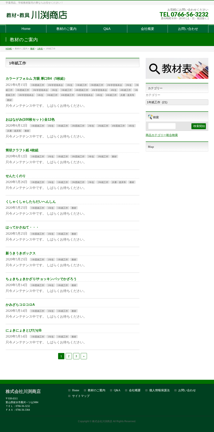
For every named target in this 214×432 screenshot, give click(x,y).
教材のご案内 (96, 390)
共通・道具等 (127, 95)
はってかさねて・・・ (22, 227)
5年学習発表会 (26, 95)
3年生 (54, 90)
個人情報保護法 (159, 390)
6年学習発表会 (85, 95)
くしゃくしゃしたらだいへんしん (31, 201)
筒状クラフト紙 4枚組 (22, 150)
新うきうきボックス (21, 253)
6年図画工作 (67, 95)
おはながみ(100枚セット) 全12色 (30, 119)
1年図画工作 (37, 85)
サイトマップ (81, 396)
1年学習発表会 (55, 85)
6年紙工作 (111, 95)
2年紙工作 (103, 126)
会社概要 (135, 390)
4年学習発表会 (99, 90)
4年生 (114, 90)
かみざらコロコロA (20, 304)
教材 (9, 100)
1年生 (70, 85)
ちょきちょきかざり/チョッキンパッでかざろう (41, 279)
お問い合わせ (187, 390)
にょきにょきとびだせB (24, 330)
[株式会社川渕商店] (38, 16)
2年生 (129, 85)
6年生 (99, 95)
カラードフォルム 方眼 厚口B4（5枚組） (36, 78)
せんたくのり (16, 176)
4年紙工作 (125, 90)
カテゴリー (153, 95)
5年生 (40, 95)
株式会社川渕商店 (102, 421)
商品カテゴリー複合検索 (162, 135)
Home (75, 390)
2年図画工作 (96, 85)
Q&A (117, 390)
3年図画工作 (22, 90)
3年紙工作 (66, 90)
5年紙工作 (52, 95)
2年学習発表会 (114, 85)
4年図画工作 (81, 90)
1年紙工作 (81, 85)
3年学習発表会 (40, 90)
